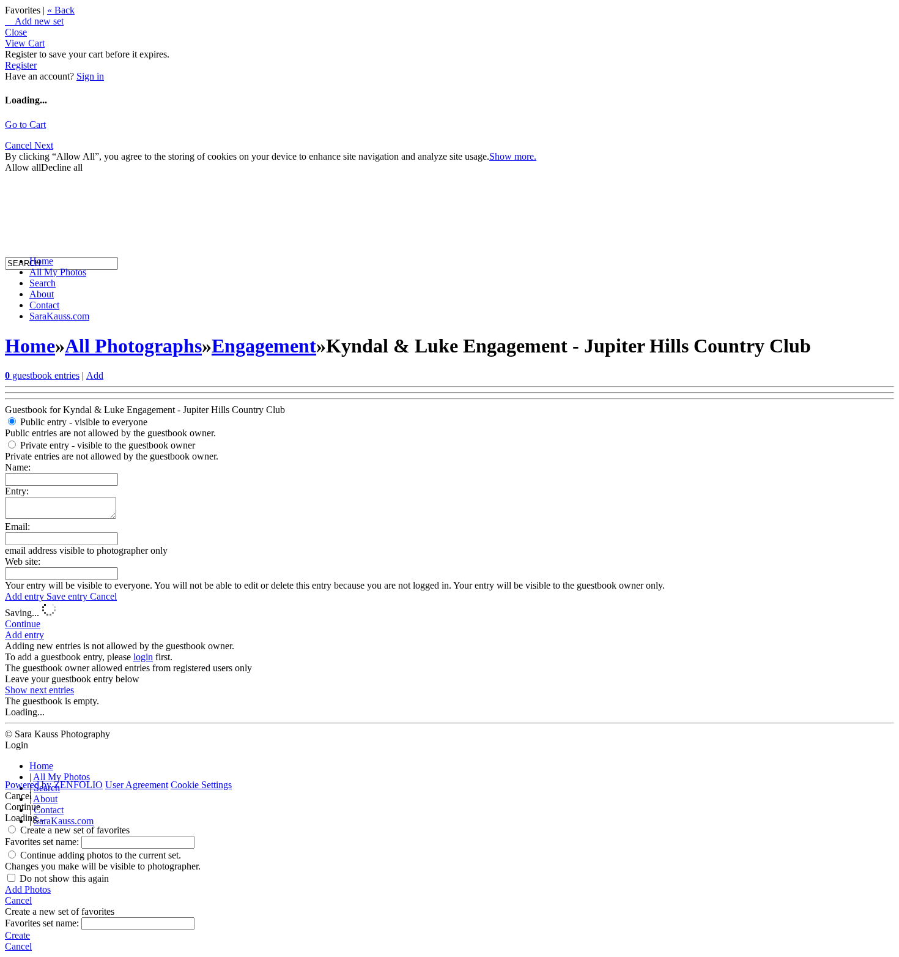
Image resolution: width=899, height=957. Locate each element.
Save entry (68, 596)
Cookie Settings (201, 785)
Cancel (103, 596)
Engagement (264, 346)
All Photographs (133, 346)
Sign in (90, 76)
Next (43, 145)
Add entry (25, 596)
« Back (61, 10)
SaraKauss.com (59, 316)
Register (21, 65)
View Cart (25, 43)
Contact (44, 305)
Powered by (54, 785)
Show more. (512, 156)
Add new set (34, 21)
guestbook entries (42, 375)
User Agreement (136, 785)
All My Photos (57, 272)
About (41, 294)
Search (42, 283)
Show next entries (39, 690)
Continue (22, 624)
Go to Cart (25, 124)
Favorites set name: (43, 841)
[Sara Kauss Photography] (17, 151)
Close (16, 32)
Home (41, 261)
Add (94, 375)
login (143, 657)
